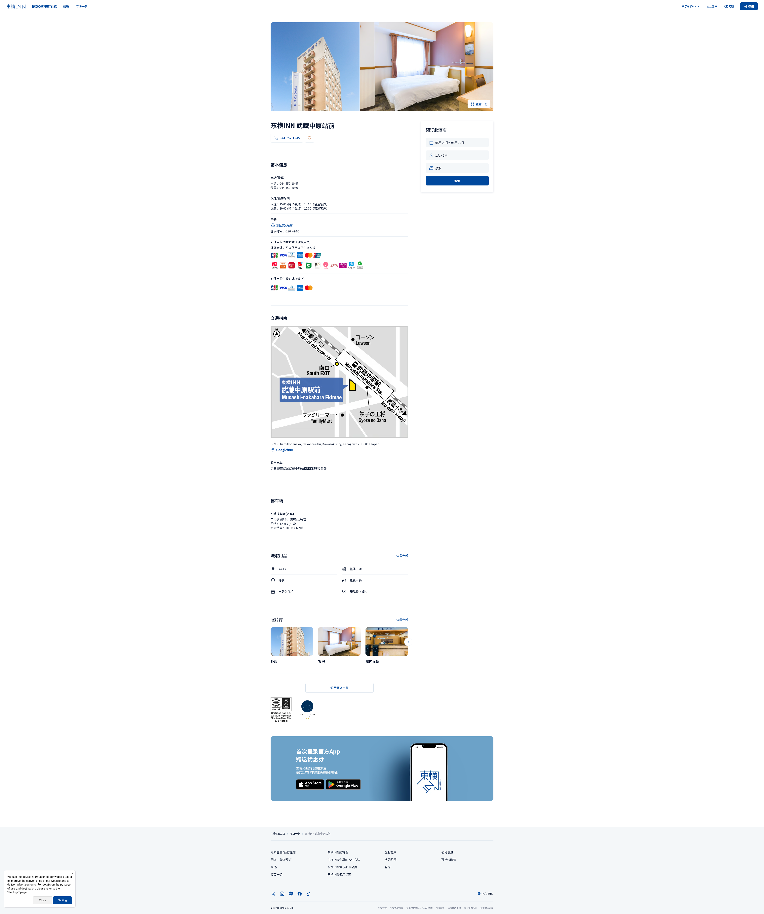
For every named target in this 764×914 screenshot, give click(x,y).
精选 (66, 6)
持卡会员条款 (486, 907)
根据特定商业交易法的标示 (419, 907)
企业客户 (712, 6)
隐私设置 (382, 907)
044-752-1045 (290, 138)
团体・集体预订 (281, 859)
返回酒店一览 (339, 688)
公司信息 (447, 852)
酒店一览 (82, 6)
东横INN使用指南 (339, 874)
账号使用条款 (470, 907)
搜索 (457, 181)
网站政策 (440, 907)
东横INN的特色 (337, 852)
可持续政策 (448, 859)
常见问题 (728, 6)
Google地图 (284, 450)
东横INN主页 (278, 833)
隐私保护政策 (396, 907)
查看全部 (402, 555)
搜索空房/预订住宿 (44, 6)
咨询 (387, 867)
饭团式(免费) (284, 225)
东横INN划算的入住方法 (343, 859)
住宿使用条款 (454, 907)
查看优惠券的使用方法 (311, 768)
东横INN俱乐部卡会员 (342, 867)
